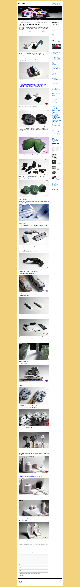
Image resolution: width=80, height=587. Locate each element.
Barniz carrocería (54, 103)
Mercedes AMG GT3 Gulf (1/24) (56, 76)
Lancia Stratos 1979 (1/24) (55, 70)
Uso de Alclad (54, 141)
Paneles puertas (54, 127)
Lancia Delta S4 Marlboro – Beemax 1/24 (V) (43, 22)
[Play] (52, 47)
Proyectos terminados (38, 19)
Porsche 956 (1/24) (54, 88)
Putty (57, 137)
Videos (42, 19)
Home (20, 19)
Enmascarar (54, 114)
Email (20, 567)
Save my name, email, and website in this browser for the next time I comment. (30, 573)
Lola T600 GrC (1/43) (54, 71)
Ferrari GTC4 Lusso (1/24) (55, 57)
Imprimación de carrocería (56, 117)
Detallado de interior (56, 111)
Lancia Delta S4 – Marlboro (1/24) (56, 68)
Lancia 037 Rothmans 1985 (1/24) (56, 66)
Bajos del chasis (54, 102)
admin (26, 25)
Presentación (56, 136)
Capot (58, 105)
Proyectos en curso (24, 19)
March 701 (53, 74)
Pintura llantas (55, 133)
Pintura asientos (55, 129)
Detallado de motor (55, 113)
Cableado (54, 104)
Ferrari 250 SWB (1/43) (55, 54)
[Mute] (58, 47)
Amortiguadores (54, 99)
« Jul (52, 152)
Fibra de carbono (54, 115)
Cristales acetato (55, 109)
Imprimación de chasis (55, 119)
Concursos (53, 53)
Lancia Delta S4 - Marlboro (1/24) (29, 544)
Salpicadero (55, 139)
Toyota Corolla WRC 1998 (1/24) (56, 92)
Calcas (54, 105)
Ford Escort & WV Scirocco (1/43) (56, 58)
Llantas (44, 544)
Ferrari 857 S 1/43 (54, 56)
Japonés (53, 37)
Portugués (53, 38)
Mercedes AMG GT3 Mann (55, 77)
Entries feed (20, 581)
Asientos (54, 101)
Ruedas (54, 138)
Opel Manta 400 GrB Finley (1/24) (56, 79)
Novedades (53, 78)
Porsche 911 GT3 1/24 (54, 82)
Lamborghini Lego (54, 64)
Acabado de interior (54, 98)
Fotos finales (55, 116)
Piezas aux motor (55, 128)
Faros (58, 114)
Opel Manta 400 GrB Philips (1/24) (56, 80)
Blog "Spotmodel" (54, 185)
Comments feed (20, 582)
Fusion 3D (53, 63)
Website (20, 570)
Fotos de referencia (54, 62)
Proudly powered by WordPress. (56, 584)
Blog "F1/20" (53, 182)
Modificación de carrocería (56, 126)
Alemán (53, 34)
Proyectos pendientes (31, 19)
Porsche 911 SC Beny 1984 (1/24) (56, 83)
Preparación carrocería (56, 135)
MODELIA (21, 3)
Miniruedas (53, 186)
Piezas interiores (55, 128)
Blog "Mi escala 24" (54, 183)
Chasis (54, 106)
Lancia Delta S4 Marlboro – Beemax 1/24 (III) (25, 22)
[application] (56, 46)
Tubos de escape (55, 140)
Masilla (53, 124)
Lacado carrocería (55, 122)
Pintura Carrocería (55, 131)
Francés (53, 35)
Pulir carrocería (54, 137)
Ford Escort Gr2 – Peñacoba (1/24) (56, 59)
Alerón (59, 98)
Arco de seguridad (56, 100)
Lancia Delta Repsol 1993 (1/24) (55, 67)
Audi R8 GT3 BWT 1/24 (55, 51)
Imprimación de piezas (40, 544)
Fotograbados (57, 115)
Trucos (53, 95)
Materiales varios (54, 75)
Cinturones (54, 107)
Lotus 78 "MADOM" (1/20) (55, 72)
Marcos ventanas (58, 123)
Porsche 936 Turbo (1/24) (55, 87)
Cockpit (55, 108)
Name (20, 564)
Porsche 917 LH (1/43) (54, 85)
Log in (19, 580)
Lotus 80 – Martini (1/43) (55, 73)
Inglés (53, 36)
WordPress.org (20, 583)
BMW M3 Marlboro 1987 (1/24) (56, 52)
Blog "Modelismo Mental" (55, 184)
